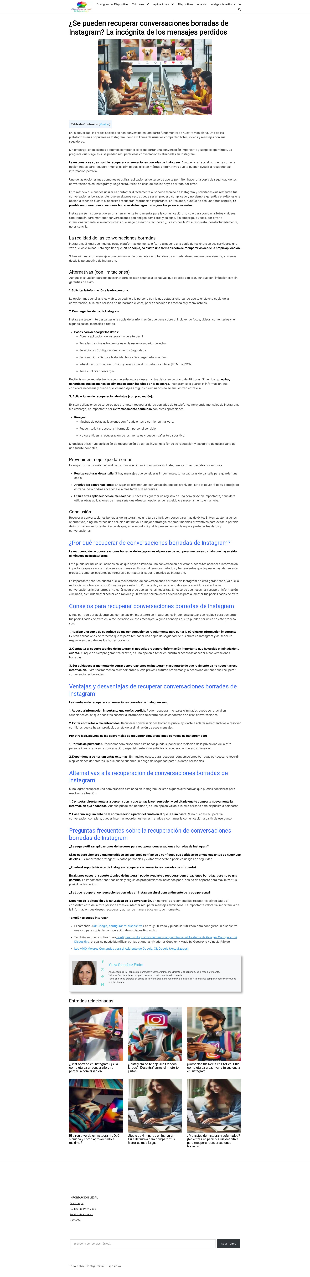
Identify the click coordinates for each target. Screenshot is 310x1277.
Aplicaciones (161, 4)
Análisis (201, 4)
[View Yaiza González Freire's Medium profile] (102, 984)
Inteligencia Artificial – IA (226, 4)
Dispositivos (185, 4)
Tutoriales (138, 4)
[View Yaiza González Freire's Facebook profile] (102, 962)
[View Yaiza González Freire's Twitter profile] (102, 969)
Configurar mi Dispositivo (112, 4)
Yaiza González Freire (125, 965)
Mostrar (104, 124)
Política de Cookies (81, 1214)
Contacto (75, 1219)
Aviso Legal (76, 1203)
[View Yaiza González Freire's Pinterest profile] (102, 977)
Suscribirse (228, 1243)
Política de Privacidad (83, 1209)
